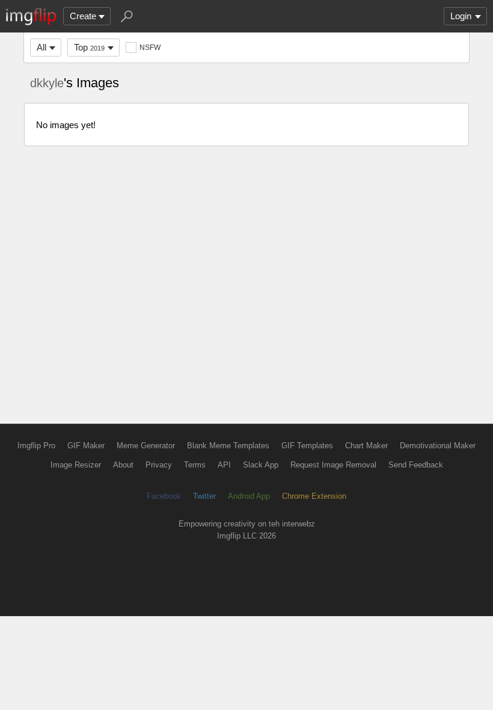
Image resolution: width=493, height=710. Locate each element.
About (123, 464)
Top (89, 47)
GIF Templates (307, 445)
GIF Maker (86, 445)
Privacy (158, 464)
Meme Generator (146, 445)
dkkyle (47, 83)
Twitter (204, 496)
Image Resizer (76, 464)
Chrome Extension (314, 496)
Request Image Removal (333, 464)
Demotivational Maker (438, 445)
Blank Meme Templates (228, 445)
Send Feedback (415, 464)
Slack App (260, 464)
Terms (195, 464)
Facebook (164, 496)
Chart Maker (366, 445)
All (41, 47)
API (224, 464)
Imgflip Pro (36, 445)
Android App (249, 496)
